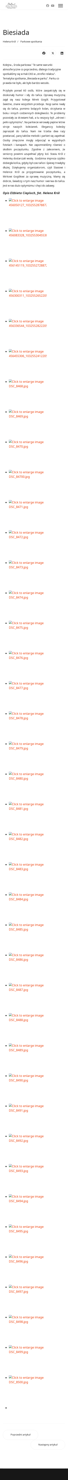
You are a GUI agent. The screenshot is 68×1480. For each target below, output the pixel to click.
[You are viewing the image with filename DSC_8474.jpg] (37, 606)
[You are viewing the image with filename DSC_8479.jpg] (37, 757)
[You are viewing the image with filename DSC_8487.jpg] (37, 998)
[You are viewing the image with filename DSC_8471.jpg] (37, 515)
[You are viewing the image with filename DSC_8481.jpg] (37, 817)
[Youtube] (52, 6)
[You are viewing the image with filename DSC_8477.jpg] (37, 696)
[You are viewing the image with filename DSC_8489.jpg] (37, 1058)
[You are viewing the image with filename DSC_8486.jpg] (37, 968)
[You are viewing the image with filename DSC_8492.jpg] (37, 1149)
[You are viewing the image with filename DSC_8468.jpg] (37, 394)
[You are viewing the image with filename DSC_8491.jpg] (37, 1119)
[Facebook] (47, 6)
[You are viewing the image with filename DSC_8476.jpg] (37, 666)
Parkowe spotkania (31, 41)
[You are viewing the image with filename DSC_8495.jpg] (37, 1239)
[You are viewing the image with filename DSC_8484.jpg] (37, 907)
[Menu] (60, 5)
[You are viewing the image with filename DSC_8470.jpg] (37, 455)
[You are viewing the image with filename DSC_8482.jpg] (37, 847)
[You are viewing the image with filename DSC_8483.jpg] (37, 877)
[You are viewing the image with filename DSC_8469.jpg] (37, 425)
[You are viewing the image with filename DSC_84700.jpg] (37, 485)
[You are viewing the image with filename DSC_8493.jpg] (37, 1179)
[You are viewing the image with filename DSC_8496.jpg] (37, 1270)
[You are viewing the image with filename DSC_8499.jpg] (37, 1360)
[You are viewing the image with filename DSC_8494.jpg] (37, 1209)
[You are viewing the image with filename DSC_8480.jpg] (37, 787)
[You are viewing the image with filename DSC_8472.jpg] (37, 545)
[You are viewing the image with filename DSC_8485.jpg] (37, 938)
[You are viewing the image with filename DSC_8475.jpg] (37, 636)
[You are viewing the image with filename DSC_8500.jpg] (37, 1390)
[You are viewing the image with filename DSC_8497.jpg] (37, 1300)
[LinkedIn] (62, 53)
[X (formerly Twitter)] (53, 53)
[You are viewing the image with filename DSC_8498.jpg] (37, 1330)
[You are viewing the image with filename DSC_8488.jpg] (37, 1028)
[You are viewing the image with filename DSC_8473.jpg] (37, 575)
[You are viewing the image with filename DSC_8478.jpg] (37, 726)
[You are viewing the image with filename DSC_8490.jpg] (37, 1088)
